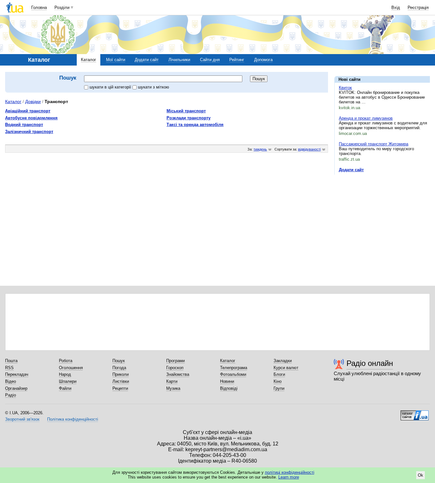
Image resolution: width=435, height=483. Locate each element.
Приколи (120, 374)
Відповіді (229, 388)
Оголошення (71, 367)
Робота (65, 360)
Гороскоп (174, 367)
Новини (227, 381)
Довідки (33, 101)
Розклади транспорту (188, 118)
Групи (279, 388)
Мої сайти (115, 59)
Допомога (263, 59)
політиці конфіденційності (289, 472)
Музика (173, 388)
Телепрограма (233, 367)
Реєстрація (418, 7)
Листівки (120, 381)
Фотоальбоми (233, 374)
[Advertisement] (382, 218)
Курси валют (286, 367)
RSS (9, 367)
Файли (65, 388)
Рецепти (120, 388)
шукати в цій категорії (110, 87)
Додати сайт (147, 59)
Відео (10, 381)
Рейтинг (236, 59)
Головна (39, 7)
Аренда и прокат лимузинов (366, 118)
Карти (171, 381)
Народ (65, 374)
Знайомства (177, 374)
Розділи (61, 7)
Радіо (10, 395)
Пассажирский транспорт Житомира (373, 144)
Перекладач (16, 374)
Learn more (288, 477)
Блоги (279, 374)
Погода (119, 367)
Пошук (118, 360)
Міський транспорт (186, 110)
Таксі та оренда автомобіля (195, 124)
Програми (175, 360)
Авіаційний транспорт (27, 110)
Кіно (278, 381)
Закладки (283, 360)
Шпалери (67, 381)
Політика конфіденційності (72, 419)
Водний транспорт (24, 124)
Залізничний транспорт (29, 131)
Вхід (395, 7)
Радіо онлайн (369, 363)
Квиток (345, 87)
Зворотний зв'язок (22, 419)
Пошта (11, 360)
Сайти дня (210, 59)
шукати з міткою (153, 87)
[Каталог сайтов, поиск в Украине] (415, 413)
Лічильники (179, 59)
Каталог (88, 59)
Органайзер (16, 388)
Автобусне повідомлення (31, 118)
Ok (420, 475)
